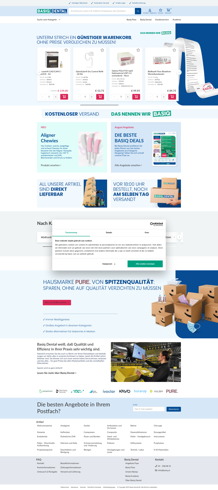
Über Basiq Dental (133, 480)
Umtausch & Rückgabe (47, 472)
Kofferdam (65, 432)
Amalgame (65, 426)
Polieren (110, 443)
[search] (138, 11)
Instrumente (159, 437)
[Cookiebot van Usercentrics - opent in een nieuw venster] (152, 224)
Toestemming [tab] (71, 232)
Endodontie (42, 437)
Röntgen (87, 450)
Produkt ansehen (50, 165)
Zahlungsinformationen (70, 468)
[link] (150, 12)
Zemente (41, 432)
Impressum (74, 487)
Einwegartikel (160, 432)
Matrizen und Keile (68, 443)
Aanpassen (107, 264)
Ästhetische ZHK (68, 437)
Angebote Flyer (132, 463)
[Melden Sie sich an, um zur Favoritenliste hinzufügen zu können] (66, 50)
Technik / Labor (137, 450)
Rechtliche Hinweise (94, 487)
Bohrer (133, 426)
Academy (177, 20)
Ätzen (168, 237)
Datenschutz (65, 487)
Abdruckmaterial (44, 426)
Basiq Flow (131, 20)
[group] (49, 97)
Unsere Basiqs (131, 472)
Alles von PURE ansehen (55, 302)
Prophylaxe (159, 443)
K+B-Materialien (161, 450)
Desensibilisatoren (138, 432)
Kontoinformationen (46, 468)
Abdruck (46, 237)
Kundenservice (162, 20)
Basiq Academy (132, 476)
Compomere (89, 432)
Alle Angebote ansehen (128, 165)
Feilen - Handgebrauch (140, 437)
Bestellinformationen (69, 463)
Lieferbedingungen (109, 487)
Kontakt (40, 463)
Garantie (83, 487)
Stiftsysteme (135, 443)
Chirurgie (158, 426)
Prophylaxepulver (45, 450)
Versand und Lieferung (70, 472)
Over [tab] (147, 232)
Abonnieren (174, 409)
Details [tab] (109, 232)
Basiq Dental (146, 20)
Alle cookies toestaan (145, 264)
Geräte (87, 426)
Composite (112, 432)
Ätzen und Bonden (92, 437)
